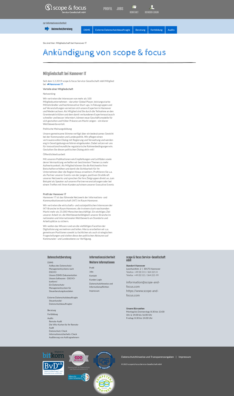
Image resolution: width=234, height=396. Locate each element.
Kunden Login (152, 12)
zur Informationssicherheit (55, 23)
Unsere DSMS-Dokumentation (63, 275)
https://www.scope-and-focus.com (142, 293)
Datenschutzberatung (61, 29)
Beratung (140, 29)
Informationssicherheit (102, 257)
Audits (171, 29)
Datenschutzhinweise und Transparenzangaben (147, 356)
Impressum (94, 291)
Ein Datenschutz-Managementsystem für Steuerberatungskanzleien (61, 287)
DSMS (87, 29)
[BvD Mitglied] (53, 367)
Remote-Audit (55, 321)
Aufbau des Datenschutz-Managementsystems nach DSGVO (61, 268)
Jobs (120, 9)
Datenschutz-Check (58, 331)
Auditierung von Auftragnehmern (64, 337)
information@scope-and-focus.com (143, 284)
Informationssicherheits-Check (63, 334)
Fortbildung (157, 29)
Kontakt (134, 12)
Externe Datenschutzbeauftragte (112, 29)
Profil (107, 9)
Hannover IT (56, 84)
